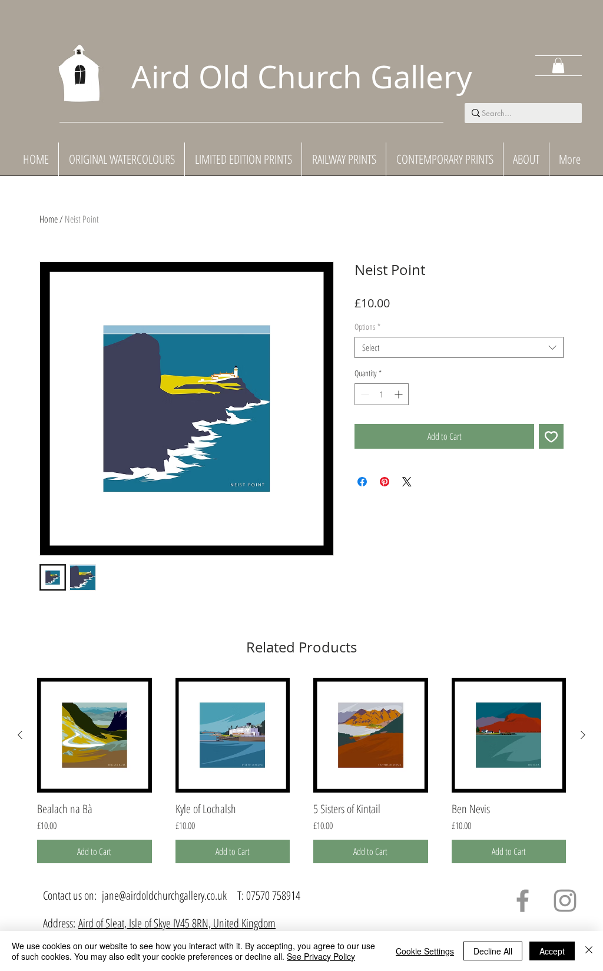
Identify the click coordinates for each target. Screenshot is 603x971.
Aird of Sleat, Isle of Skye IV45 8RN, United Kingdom (177, 923)
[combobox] (459, 347)
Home (48, 219)
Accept (552, 951)
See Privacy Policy (321, 956)
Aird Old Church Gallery (301, 76)
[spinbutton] (381, 394)
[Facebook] (523, 901)
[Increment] (399, 394)
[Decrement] (363, 394)
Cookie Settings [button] (425, 951)
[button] (558, 65)
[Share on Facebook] (362, 482)
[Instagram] (565, 901)
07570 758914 (273, 895)
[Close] (589, 951)
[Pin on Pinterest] (384, 482)
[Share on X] (407, 482)
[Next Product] (583, 735)
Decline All (492, 951)
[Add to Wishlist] (551, 436)
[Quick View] (94, 735)
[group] (301, 770)
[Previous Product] (20, 735)
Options (367, 327)
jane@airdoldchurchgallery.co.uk (164, 895)
